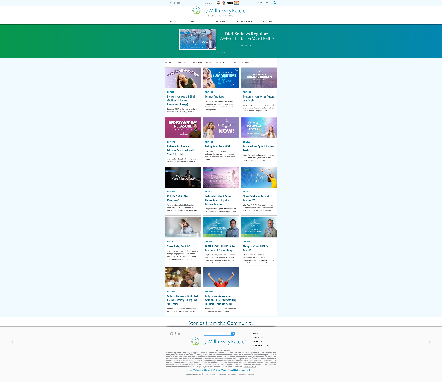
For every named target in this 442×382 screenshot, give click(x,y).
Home (255, 333)
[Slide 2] (224, 52)
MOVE (209, 62)
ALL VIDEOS (183, 62)
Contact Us (258, 337)
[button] (275, 2)
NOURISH (197, 62)
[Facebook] (174, 2)
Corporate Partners (261, 345)
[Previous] (12, 342)
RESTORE (220, 62)
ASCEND (233, 62)
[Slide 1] (217, 52)
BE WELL (245, 62)
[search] (233, 333)
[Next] (429, 342)
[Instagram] (171, 2)
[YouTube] (178, 2)
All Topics (169, 62)
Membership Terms (195, 374)
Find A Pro (257, 341)
